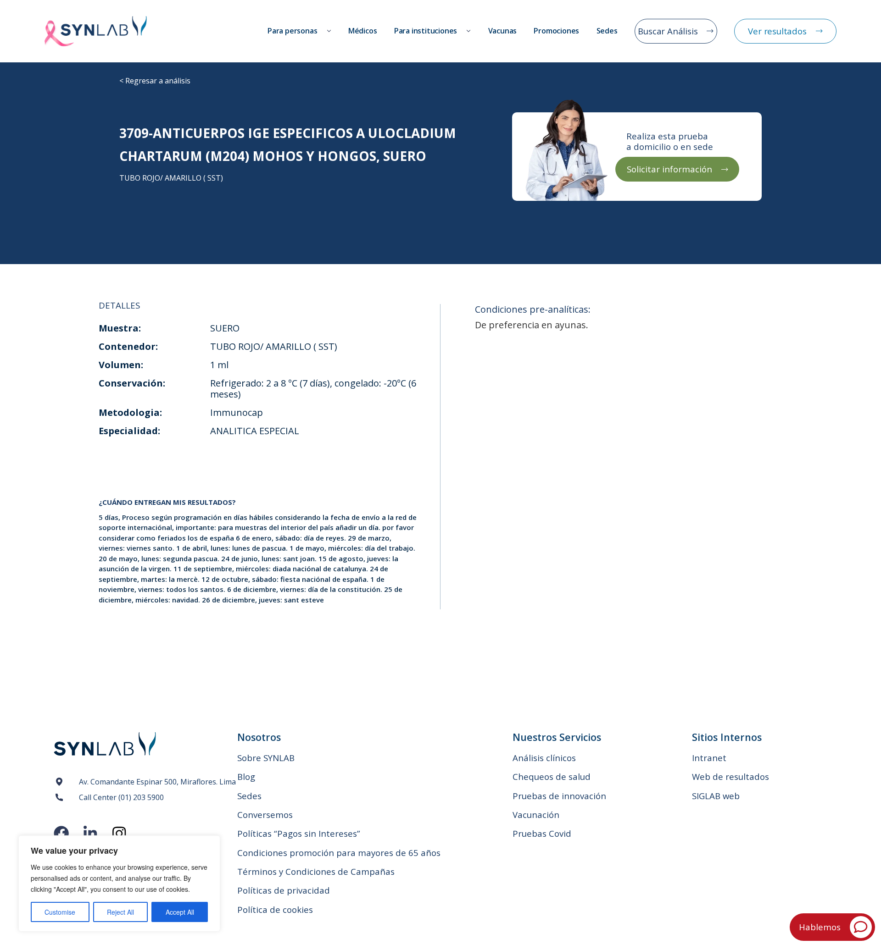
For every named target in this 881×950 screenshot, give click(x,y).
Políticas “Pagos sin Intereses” (298, 833)
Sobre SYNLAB (266, 757)
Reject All (120, 912)
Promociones (556, 31)
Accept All (180, 912)
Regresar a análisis (157, 81)
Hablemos (820, 927)
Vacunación (536, 814)
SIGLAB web (716, 795)
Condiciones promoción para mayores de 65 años (338, 852)
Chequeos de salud (552, 776)
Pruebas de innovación (559, 795)
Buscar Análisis (667, 31)
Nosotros (259, 737)
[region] (119, 883)
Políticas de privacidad (283, 890)
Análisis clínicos (544, 757)
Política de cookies (275, 909)
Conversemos (265, 814)
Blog (246, 776)
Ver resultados (777, 31)
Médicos (362, 31)
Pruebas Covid (542, 833)
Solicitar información (669, 169)
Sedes (607, 31)
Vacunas (502, 31)
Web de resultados (730, 776)
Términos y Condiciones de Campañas (316, 871)
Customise (60, 912)
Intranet (709, 757)
